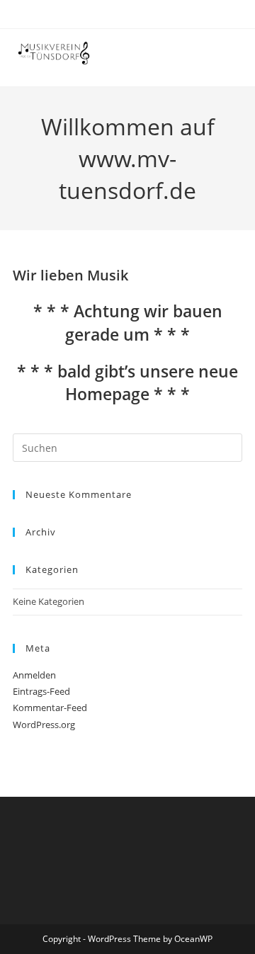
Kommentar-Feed (50, 707)
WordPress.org (44, 724)
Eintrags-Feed (41, 691)
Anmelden (34, 675)
